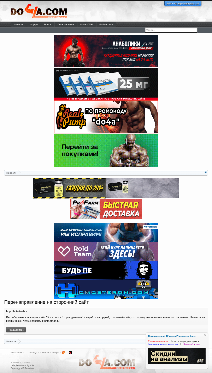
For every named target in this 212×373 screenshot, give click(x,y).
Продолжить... (16, 329)
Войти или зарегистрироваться (183, 3)
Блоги (47, 24)
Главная (44, 352)
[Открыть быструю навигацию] (205, 172)
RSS (63, 352)
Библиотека (106, 24)
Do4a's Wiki (86, 24)
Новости (19, 24)
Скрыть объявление (205, 335)
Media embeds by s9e (23, 365)
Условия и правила (20, 362)
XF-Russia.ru (27, 368)
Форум (34, 24)
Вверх (55, 352)
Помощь (32, 352)
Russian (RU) (17, 352)
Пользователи (66, 24)
